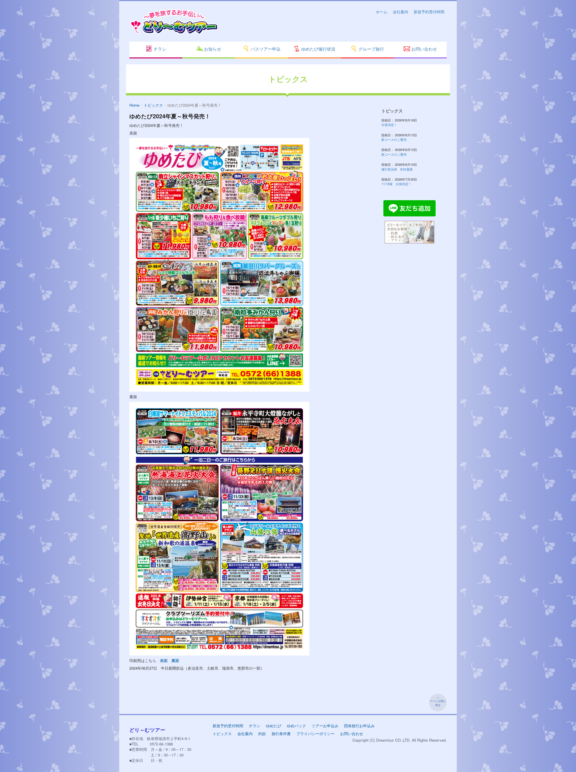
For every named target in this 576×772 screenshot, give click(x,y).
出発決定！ (389, 124)
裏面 (175, 660)
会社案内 (400, 11)
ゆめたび (273, 725)
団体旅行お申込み (359, 725)
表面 (164, 660)
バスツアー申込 (265, 49)
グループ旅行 (370, 49)
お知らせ (212, 49)
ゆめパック (296, 725)
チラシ (159, 49)
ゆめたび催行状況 (317, 49)
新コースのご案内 (394, 139)
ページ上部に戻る (438, 703)
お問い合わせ (423, 49)
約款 (262, 733)
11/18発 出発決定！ (396, 183)
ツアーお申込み (325, 725)
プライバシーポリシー (315, 733)
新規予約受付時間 (429, 11)
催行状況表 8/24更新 (397, 169)
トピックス (153, 105)
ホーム (381, 11)
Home (134, 105)
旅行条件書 (281, 733)
